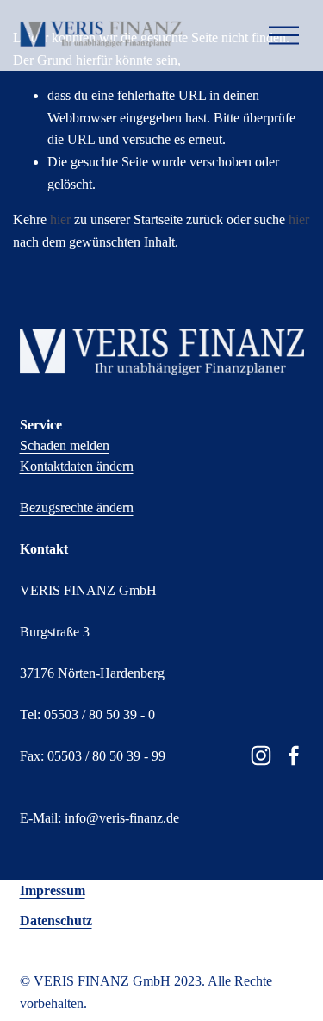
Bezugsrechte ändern (77, 507)
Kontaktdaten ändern (77, 466)
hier (60, 219)
